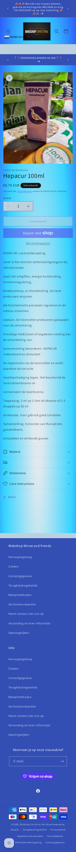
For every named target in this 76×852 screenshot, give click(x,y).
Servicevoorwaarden (22, 604)
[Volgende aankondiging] (68, 8)
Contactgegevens (20, 576)
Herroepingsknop (20, 557)
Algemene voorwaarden (30, 836)
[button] (8, 31)
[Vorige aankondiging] (7, 8)
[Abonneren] (62, 761)
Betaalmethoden (19, 595)
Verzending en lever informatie (29, 623)
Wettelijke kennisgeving (28, 842)
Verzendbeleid (55, 836)
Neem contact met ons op (26, 614)
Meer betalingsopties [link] (38, 243)
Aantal (7, 198)
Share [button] (12, 497)
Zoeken (13, 566)
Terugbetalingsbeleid (22, 585)
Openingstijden (18, 633)
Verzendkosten (25, 191)
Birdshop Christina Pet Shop (36, 824)
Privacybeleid (57, 829)
